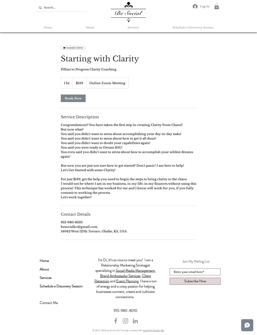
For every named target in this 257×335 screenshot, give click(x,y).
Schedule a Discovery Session (61, 286)
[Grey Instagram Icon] (125, 320)
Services (46, 277)
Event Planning (127, 281)
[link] (73, 98)
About (44, 269)
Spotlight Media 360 (153, 330)
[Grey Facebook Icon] (115, 320)
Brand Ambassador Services (120, 276)
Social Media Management (135, 270)
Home (44, 260)
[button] (216, 6)
